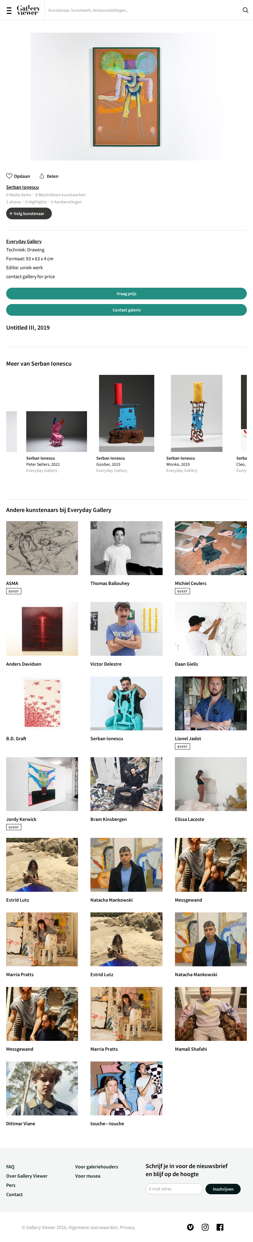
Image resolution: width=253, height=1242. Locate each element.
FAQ (10, 1166)
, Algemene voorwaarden (92, 1227)
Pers (10, 1185)
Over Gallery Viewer (27, 1176)
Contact (14, 1194)
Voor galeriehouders (96, 1166)
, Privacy (126, 1227)
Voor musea (87, 1176)
